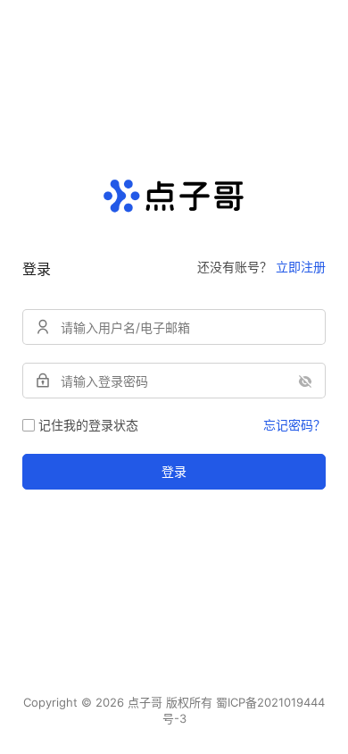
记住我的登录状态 (88, 424)
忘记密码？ (294, 424)
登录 (174, 471)
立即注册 (301, 266)
